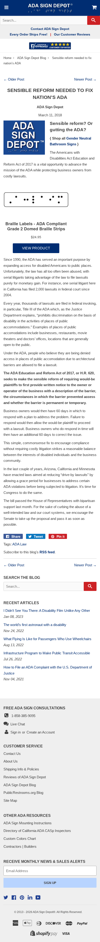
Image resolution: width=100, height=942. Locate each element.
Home (7, 58)
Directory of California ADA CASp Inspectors (37, 831)
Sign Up (50, 883)
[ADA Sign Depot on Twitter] (5, 898)
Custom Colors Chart (19, 839)
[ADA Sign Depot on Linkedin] (30, 898)
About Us (10, 761)
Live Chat (17, 724)
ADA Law (19, 544)
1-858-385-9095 (22, 716)
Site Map (10, 800)
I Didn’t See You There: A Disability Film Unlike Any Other (46, 611)
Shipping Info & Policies (21, 769)
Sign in (15, 732)
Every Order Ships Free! (28, 34)
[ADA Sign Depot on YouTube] (38, 898)
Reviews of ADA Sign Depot (24, 777)
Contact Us (12, 754)
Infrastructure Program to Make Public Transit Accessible (46, 653)
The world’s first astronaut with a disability (34, 625)
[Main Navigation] (5, 8)
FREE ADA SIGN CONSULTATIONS (34, 708)
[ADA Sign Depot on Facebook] (13, 898)
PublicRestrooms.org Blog (23, 793)
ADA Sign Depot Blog (31, 58)
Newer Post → (85, 79)
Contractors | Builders (20, 846)
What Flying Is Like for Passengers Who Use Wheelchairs (47, 639)
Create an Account (41, 732)
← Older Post (13, 79)
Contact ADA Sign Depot (50, 29)
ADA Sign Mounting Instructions (27, 823)
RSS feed (47, 552)
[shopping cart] (92, 8)
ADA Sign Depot (43, 912)
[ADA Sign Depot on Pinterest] (22, 898)
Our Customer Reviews (72, 34)
